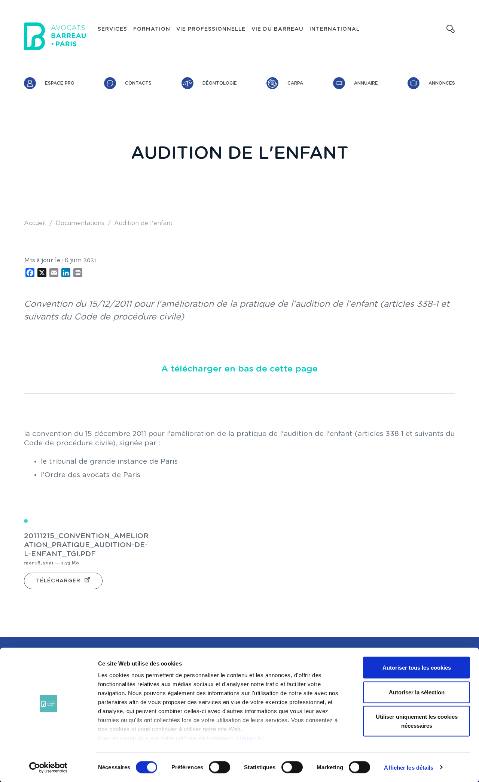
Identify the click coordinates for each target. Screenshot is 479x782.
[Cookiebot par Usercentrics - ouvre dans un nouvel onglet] (48, 767)
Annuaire (366, 83)
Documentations (80, 223)
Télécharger (58, 581)
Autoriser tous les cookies (416, 667)
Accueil (35, 223)
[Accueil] (55, 36)
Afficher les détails (408, 767)
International (334, 29)
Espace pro (59, 83)
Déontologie (219, 83)
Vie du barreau (277, 29)
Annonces (441, 83)
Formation (151, 29)
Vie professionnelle (210, 29)
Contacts (138, 83)
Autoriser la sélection (417, 692)
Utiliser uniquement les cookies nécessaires (417, 721)
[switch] (219, 767)
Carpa (295, 83)
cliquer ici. (251, 738)
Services (112, 29)
